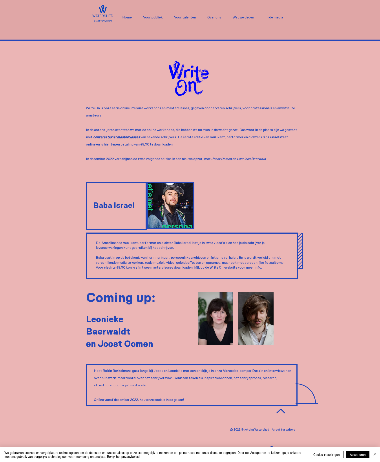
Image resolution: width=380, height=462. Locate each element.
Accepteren (358, 454)
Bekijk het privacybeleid (123, 456)
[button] (155, 17)
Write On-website (223, 267)
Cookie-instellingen (326, 454)
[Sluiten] (374, 454)
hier (107, 144)
